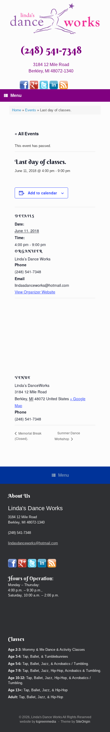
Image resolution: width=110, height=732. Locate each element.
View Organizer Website (35, 292)
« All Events (27, 133)
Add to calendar (42, 192)
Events (30, 110)
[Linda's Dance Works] (55, 19)
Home (16, 110)
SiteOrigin (83, 721)
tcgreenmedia (46, 721)
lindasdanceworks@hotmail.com (33, 543)
